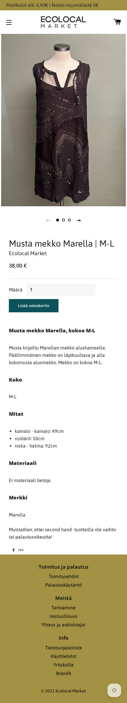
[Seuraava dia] (78, 220)
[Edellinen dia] (48, 220)
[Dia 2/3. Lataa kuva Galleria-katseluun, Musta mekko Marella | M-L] (63, 220)
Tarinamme (63, 607)
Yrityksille (63, 664)
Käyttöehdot (63, 656)
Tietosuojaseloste (63, 647)
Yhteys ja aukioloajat (63, 624)
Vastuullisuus (63, 616)
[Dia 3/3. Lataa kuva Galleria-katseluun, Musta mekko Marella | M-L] (69, 220)
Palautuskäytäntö (63, 585)
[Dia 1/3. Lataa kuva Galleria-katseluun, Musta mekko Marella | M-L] (58, 220)
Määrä (15, 289)
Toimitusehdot (64, 576)
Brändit (63, 673)
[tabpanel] (63, 119)
